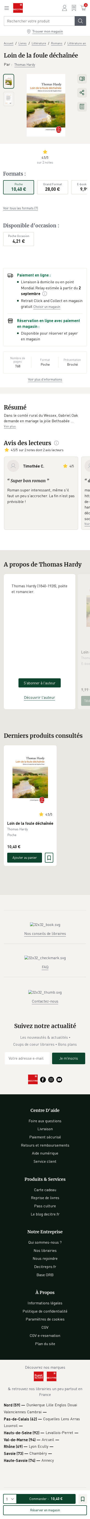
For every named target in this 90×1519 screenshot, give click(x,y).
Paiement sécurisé (45, 1137)
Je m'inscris (68, 1058)
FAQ (45, 966)
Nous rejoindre (45, 1258)
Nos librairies (45, 1250)
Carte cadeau (45, 1189)
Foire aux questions (45, 1120)
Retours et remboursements (45, 1145)
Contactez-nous (45, 1001)
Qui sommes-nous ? (45, 1242)
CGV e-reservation (45, 1335)
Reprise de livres (45, 1197)
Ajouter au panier (24, 857)
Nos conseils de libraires (45, 933)
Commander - (46, 1499)
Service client (45, 1161)
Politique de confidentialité (45, 1311)
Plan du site (45, 1343)
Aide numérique (45, 1153)
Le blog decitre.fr (45, 1214)
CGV (45, 1327)
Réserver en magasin (45, 1510)
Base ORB (45, 1274)
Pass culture (45, 1205)
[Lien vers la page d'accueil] (18, 8)
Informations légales (45, 1303)
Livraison (45, 1128)
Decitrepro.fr (45, 1266)
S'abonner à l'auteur (39, 683)
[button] (45, 418)
